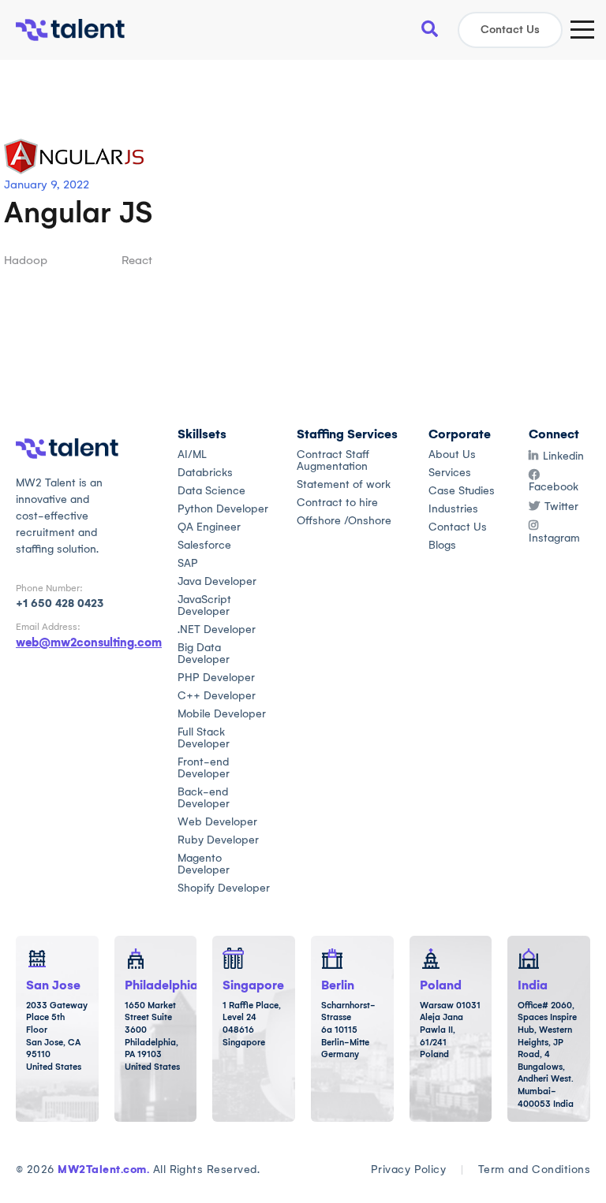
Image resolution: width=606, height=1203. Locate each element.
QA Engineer (209, 527)
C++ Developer (217, 695)
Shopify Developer (224, 888)
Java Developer (217, 581)
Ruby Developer (218, 840)
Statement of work (344, 484)
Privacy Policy (409, 1169)
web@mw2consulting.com (89, 642)
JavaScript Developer (204, 605)
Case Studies (461, 490)
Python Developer (223, 509)
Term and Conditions (534, 1169)
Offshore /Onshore (344, 520)
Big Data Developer (204, 653)
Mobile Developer (222, 714)
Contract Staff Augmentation (333, 460)
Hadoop (25, 260)
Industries (453, 509)
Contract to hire (337, 502)
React (137, 260)
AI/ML (192, 454)
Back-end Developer (204, 797)
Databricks (205, 472)
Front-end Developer (204, 767)
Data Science (211, 490)
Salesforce (204, 545)
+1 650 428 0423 (59, 603)
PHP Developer (216, 677)
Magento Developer (204, 864)
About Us (452, 454)
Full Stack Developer (204, 737)
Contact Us (510, 29)
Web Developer (217, 822)
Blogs (442, 545)
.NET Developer (217, 629)
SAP (188, 563)
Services (449, 472)
